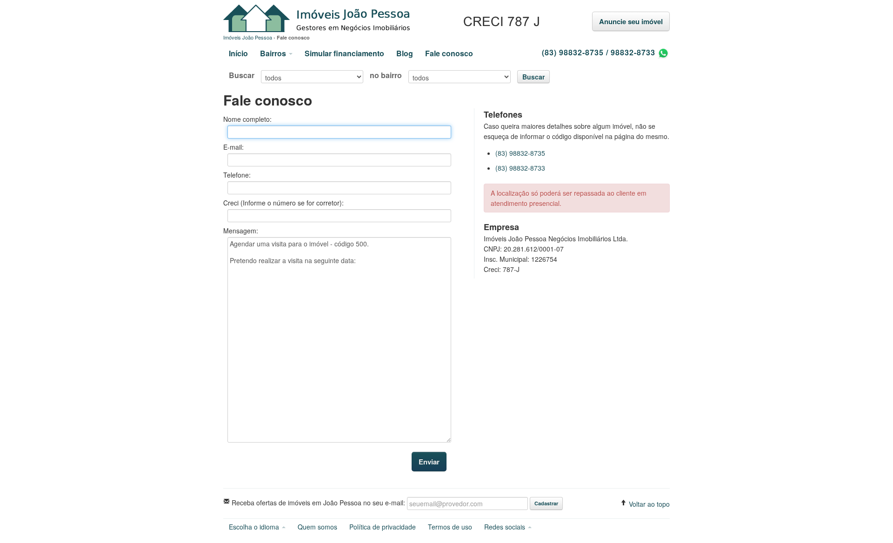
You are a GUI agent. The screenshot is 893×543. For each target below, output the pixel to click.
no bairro (386, 75)
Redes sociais (505, 526)
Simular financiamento (344, 53)
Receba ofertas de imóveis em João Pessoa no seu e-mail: (317, 502)
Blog (404, 53)
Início (238, 53)
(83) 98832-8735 (520, 153)
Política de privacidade (382, 526)
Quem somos (317, 526)
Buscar (241, 75)
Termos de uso (450, 526)
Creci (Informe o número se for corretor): (283, 203)
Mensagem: (240, 230)
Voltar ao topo (648, 503)
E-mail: (233, 147)
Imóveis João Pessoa (382, 19)
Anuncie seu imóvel (631, 21)
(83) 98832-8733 (520, 167)
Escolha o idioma (255, 526)
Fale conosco (449, 53)
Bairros (274, 53)
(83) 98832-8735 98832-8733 (600, 52)
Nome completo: (247, 119)
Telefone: (237, 175)
